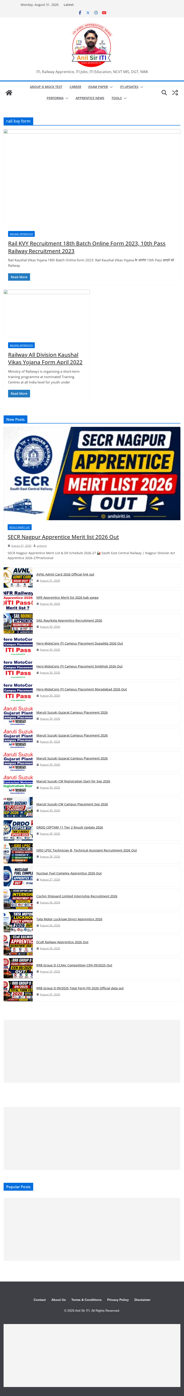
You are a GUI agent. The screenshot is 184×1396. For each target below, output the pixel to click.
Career (75, 87)
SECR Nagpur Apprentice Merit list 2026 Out (63, 536)
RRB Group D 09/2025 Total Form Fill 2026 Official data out (80, 988)
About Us (58, 1300)
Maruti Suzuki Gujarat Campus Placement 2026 (72, 712)
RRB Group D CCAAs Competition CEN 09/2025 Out (74, 965)
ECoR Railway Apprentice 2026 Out (62, 942)
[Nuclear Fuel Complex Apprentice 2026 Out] (18, 876)
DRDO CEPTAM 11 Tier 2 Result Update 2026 (69, 827)
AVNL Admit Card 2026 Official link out (65, 574)
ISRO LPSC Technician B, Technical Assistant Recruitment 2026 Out (86, 850)
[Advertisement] (92, 1051)
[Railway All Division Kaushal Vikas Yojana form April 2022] (47, 314)
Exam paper (98, 87)
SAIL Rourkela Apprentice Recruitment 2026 (69, 620)
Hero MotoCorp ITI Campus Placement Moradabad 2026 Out (81, 689)
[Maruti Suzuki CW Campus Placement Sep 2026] (18, 807)
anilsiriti (42, 546)
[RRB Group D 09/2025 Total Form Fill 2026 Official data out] (18, 991)
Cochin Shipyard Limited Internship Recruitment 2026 (76, 896)
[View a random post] (175, 92)
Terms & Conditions (86, 1300)
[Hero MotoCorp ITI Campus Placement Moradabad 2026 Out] (18, 692)
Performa (55, 98)
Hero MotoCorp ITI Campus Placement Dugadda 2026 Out (79, 643)
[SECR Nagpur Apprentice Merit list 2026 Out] (92, 473)
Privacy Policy (118, 1300)
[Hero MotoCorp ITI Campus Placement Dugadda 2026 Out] (18, 646)
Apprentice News (90, 98)
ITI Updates (129, 87)
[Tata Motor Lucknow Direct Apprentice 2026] (18, 922)
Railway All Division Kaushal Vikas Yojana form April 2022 (45, 358)
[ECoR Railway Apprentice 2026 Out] (18, 945)
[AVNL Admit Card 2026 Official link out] (18, 577)
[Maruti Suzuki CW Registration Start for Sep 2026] (18, 784)
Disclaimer (142, 1300)
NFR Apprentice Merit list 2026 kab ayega (67, 597)
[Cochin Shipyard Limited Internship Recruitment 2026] (18, 899)
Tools (117, 98)
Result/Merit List (19, 527)
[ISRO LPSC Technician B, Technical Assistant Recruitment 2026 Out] (18, 853)
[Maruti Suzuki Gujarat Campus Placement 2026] (18, 715)
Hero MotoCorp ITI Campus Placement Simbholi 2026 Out (79, 666)
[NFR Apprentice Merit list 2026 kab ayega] (18, 600)
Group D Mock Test (46, 87)
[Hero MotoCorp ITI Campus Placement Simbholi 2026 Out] (18, 669)
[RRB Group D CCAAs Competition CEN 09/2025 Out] (18, 968)
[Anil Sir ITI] (9, 92)
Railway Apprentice (21, 233)
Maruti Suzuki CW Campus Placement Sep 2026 (72, 804)
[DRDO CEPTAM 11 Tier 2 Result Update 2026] (18, 830)
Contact (40, 1300)
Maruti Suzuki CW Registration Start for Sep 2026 (73, 781)
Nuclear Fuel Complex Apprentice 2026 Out (69, 873)
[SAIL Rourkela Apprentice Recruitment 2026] (18, 623)
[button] (110, 87)
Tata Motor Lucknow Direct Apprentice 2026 (69, 919)
